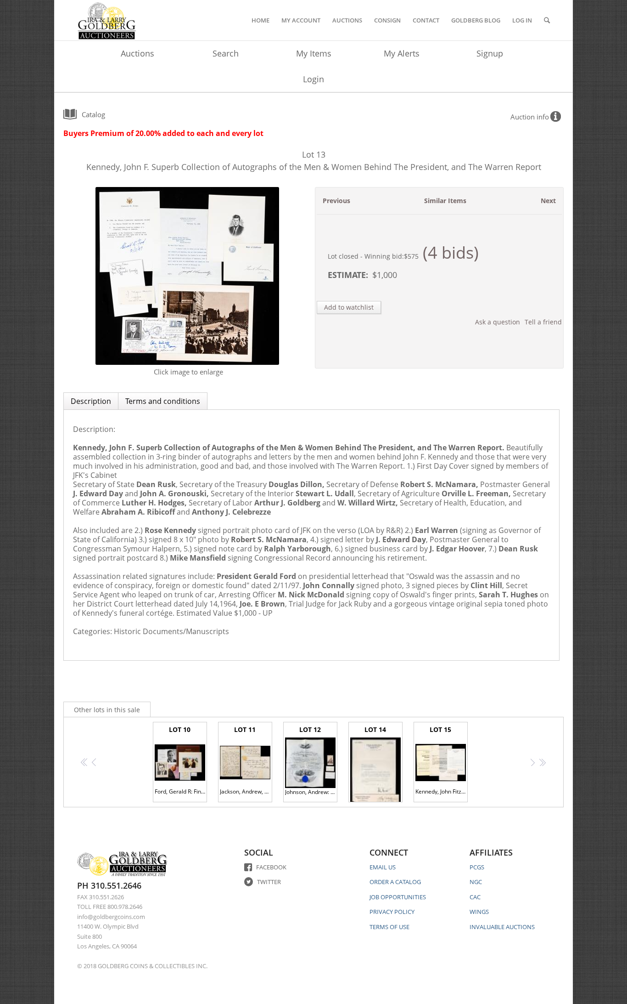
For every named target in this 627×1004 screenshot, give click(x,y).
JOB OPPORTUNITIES (397, 897)
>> (542, 762)
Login (313, 79)
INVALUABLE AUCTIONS (502, 927)
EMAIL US (382, 867)
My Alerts (402, 53)
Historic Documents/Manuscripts (171, 631)
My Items (313, 53)
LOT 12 (311, 760)
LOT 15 (441, 760)
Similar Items (445, 200)
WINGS (479, 912)
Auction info (529, 116)
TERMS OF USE (389, 927)
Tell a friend (543, 322)
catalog (93, 114)
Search (226, 53)
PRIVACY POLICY (391, 912)
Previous (336, 200)
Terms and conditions (162, 401)
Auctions (137, 53)
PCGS (477, 867)
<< (85, 762)
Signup (489, 53)
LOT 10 (181, 760)
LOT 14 (376, 763)
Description (91, 401)
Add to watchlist (349, 307)
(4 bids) (451, 252)
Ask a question (497, 322)
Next (548, 200)
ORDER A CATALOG (395, 882)
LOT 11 (246, 760)
